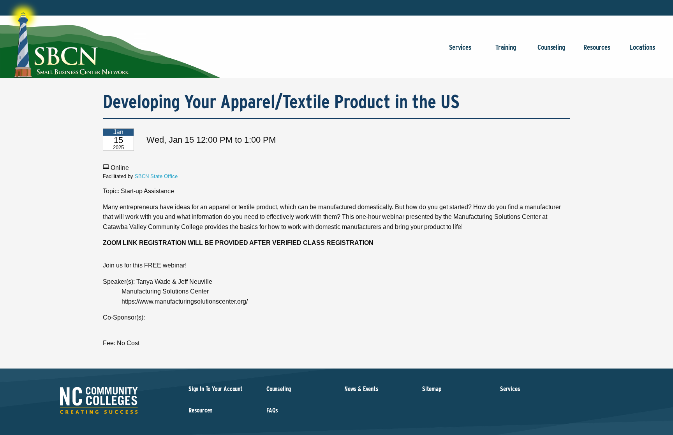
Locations (642, 47)
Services (460, 47)
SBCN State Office (156, 176)
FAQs (272, 410)
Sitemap (431, 389)
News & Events (361, 389)
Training (505, 47)
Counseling (551, 47)
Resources (596, 47)
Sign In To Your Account (216, 389)
